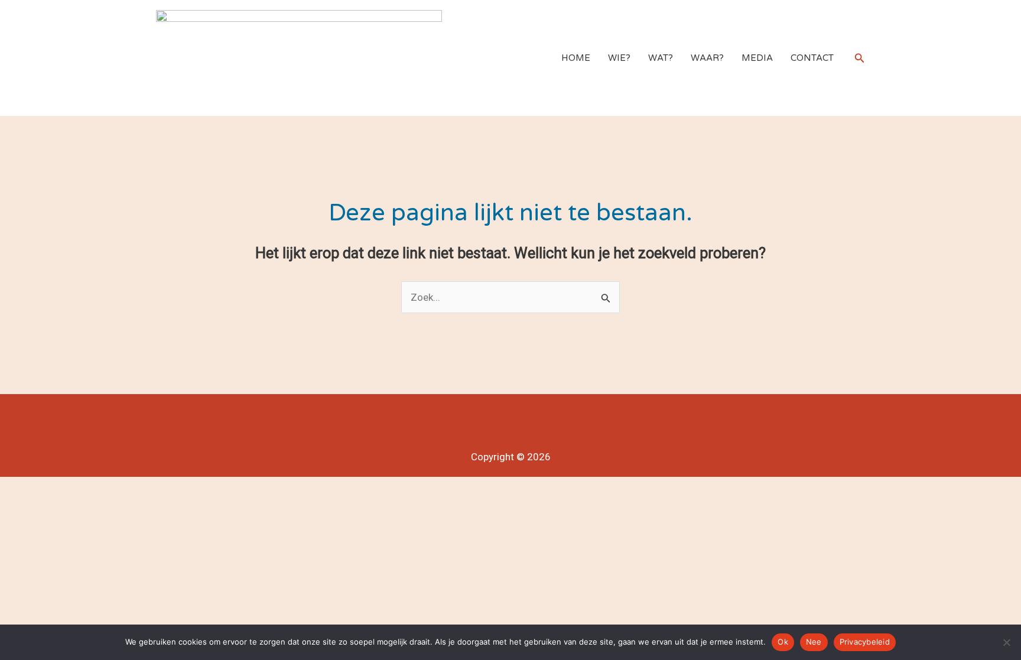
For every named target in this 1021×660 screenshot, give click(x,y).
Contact (812, 58)
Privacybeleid (865, 641)
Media (757, 58)
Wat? (660, 58)
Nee (814, 641)
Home (575, 58)
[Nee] (1006, 642)
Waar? (707, 58)
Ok (783, 641)
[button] (859, 58)
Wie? (619, 58)
